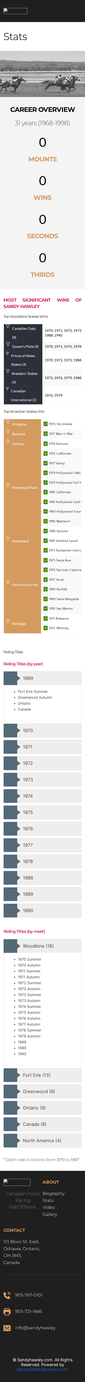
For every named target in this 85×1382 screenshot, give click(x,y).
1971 (27, 747)
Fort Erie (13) (37, 1075)
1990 (28, 910)
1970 (28, 730)
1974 (28, 796)
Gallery (50, 1214)
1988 (28, 878)
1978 (28, 861)
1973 (28, 779)
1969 (28, 678)
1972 (28, 763)
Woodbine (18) (38, 946)
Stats (48, 1200)
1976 (28, 828)
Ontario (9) (34, 1108)
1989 (28, 894)
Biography (54, 1193)
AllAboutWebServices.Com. (42, 1369)
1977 (28, 845)
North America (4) (42, 1140)
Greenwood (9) (39, 1091)
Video (49, 1207)
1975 (28, 812)
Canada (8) (34, 1124)
